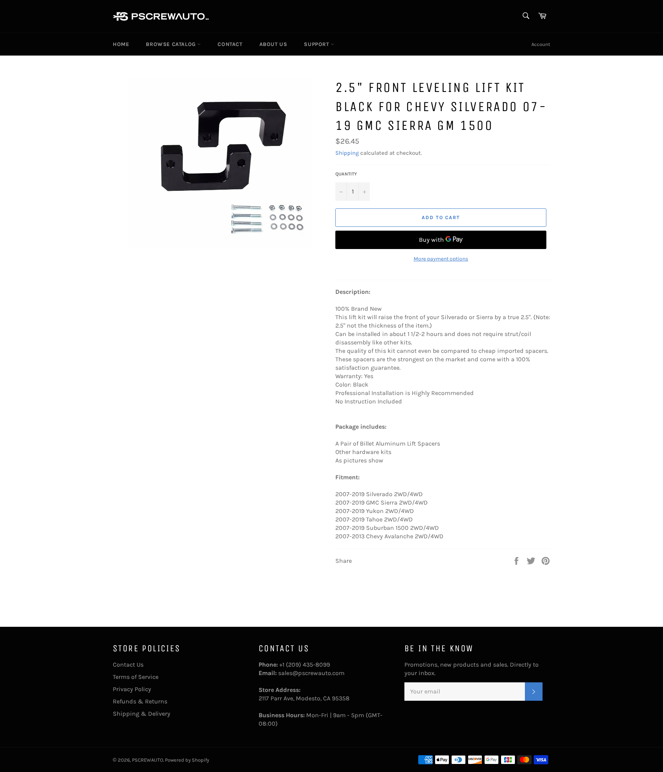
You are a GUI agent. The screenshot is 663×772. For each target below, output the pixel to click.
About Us (273, 44)
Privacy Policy (132, 689)
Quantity (346, 174)
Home (121, 44)
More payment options (441, 259)
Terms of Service (135, 676)
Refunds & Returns (140, 701)
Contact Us (128, 664)
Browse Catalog (171, 44)
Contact (230, 44)
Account (540, 44)
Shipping (347, 152)
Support (317, 44)
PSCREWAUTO (147, 760)
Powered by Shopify (187, 760)
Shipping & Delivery (141, 713)
